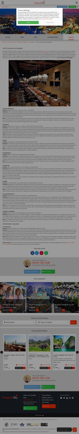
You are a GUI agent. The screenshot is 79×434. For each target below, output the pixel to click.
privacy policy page (47, 18)
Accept (28, 22)
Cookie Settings (50, 22)
